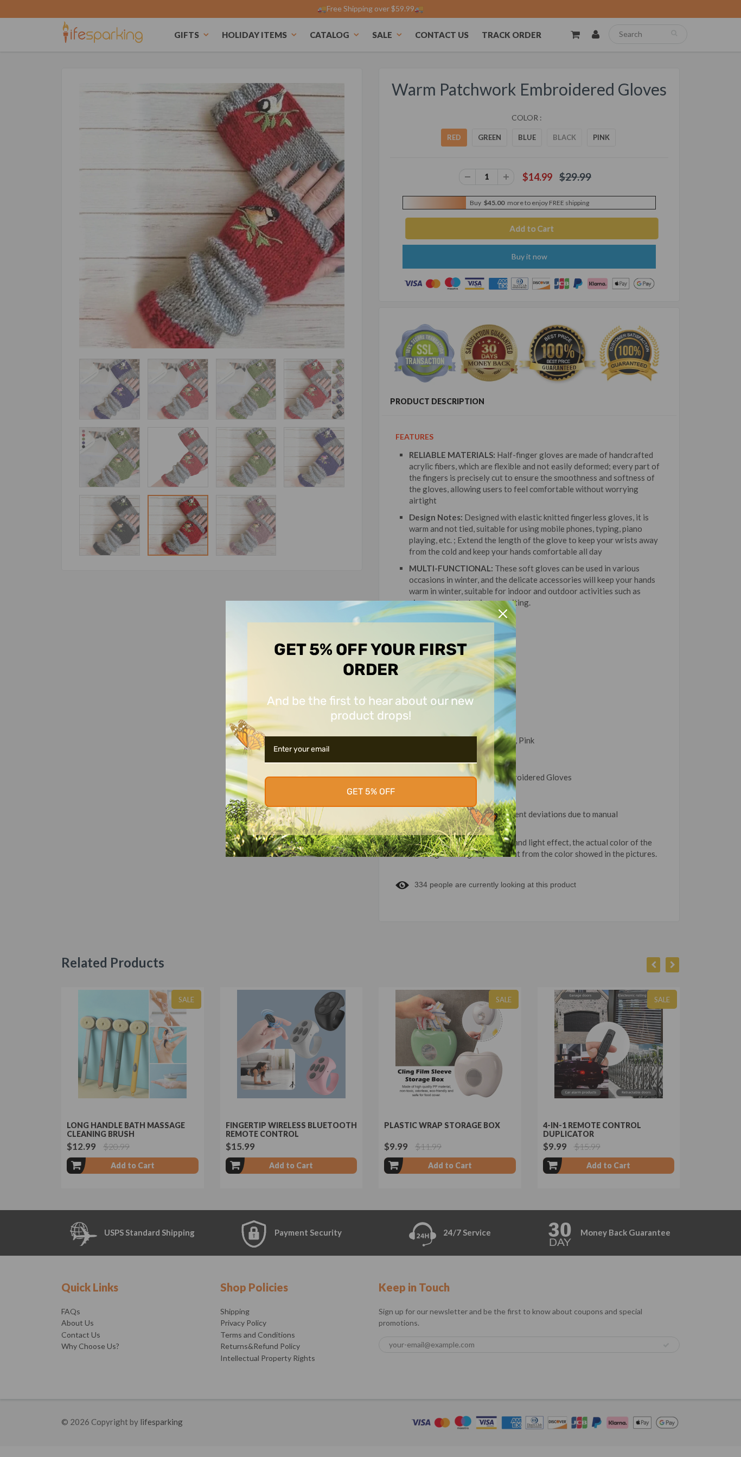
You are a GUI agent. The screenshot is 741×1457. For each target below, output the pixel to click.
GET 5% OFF (371, 791)
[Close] (503, 614)
